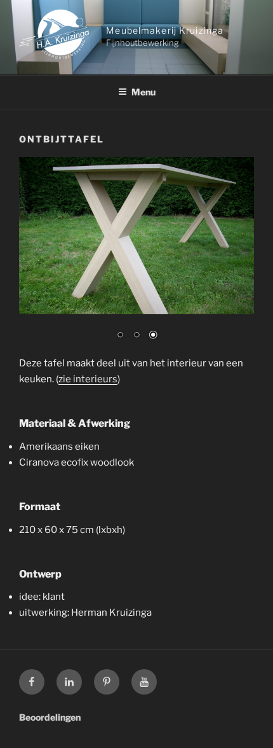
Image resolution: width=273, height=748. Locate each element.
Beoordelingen (50, 717)
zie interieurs (87, 379)
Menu (143, 92)
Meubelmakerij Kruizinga (164, 30)
